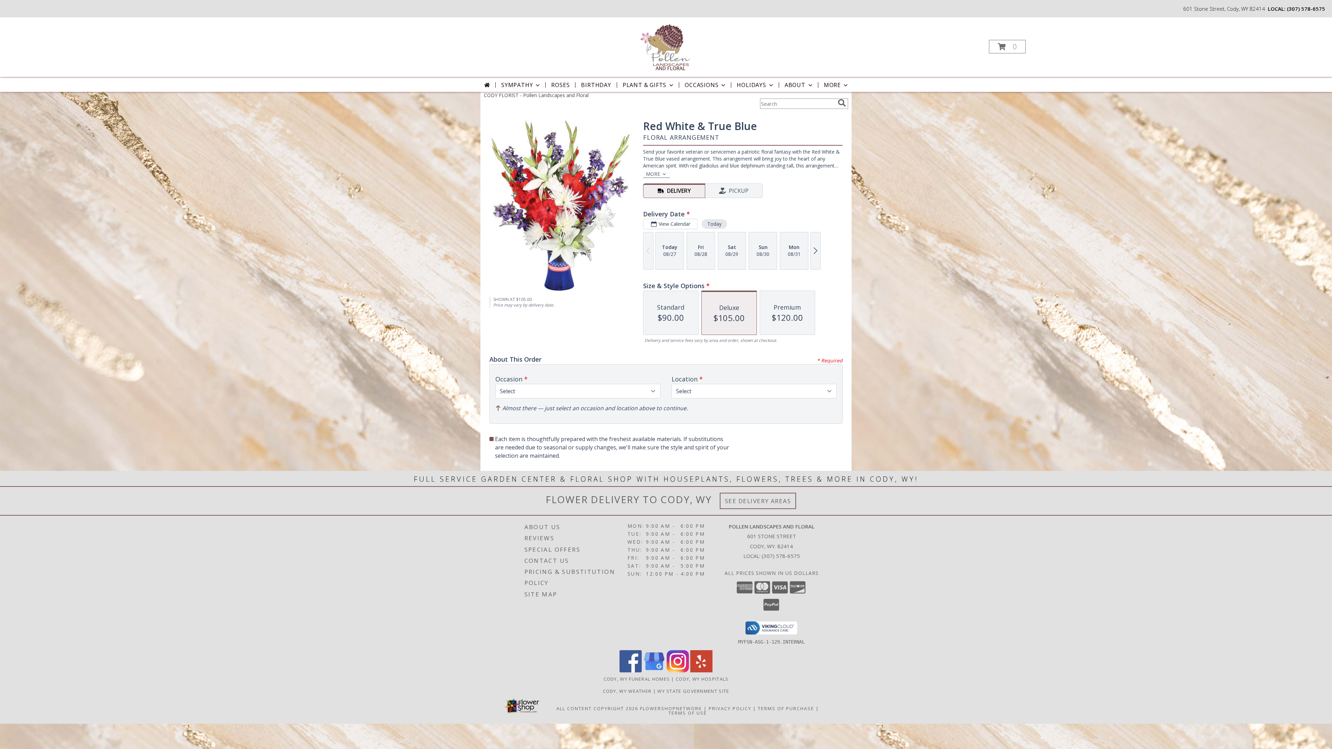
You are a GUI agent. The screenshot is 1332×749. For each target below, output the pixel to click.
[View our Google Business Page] (654, 670)
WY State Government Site (693, 691)
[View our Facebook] (631, 670)
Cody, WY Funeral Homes (637, 679)
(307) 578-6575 (1306, 8)
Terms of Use (687, 713)
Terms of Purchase (786, 708)
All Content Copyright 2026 (597, 708)
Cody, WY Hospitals (702, 679)
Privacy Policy (730, 708)
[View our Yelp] (701, 670)
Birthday (596, 85)
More (832, 85)
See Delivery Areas (758, 501)
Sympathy (517, 85)
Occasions (701, 85)
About (795, 85)
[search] (842, 103)
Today (714, 224)
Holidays (751, 85)
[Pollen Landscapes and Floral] (665, 44)
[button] (1007, 46)
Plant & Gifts (644, 85)
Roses (560, 85)
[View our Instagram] (678, 670)
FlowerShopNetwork (671, 708)
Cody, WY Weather (627, 691)
